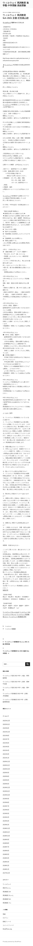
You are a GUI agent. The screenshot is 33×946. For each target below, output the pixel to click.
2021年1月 (6, 758)
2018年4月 (6, 858)
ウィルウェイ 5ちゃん (9, 614)
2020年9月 (6, 772)
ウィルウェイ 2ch (24, 612)
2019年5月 (6, 813)
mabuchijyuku (16, 12)
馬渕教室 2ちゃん (8, 895)
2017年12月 (6, 873)
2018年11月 (6, 832)
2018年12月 (6, 828)
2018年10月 (6, 836)
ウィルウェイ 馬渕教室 (10, 628)
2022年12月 (6, 720)
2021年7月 (6, 739)
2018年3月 (6, 862)
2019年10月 (6, 795)
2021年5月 (6, 746)
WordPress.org (7, 929)
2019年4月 (6, 817)
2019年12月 (6, 787)
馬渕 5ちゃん (7, 888)
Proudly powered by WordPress (12, 941)
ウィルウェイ (7, 22)
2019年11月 (6, 791)
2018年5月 (6, 854)
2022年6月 (6, 728)
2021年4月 (6, 750)
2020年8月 (6, 776)
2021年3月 (6, 754)
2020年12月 (6, 761)
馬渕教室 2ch (7, 891)
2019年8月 (6, 802)
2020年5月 (6, 784)
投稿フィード (7, 921)
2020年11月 (6, 765)
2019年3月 (6, 821)
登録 (4, 914)
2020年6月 (6, 780)
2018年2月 (6, 865)
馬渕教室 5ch (7, 899)
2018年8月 (6, 843)
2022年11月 (6, 724)
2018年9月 (6, 839)
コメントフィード (8, 925)
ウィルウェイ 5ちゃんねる (11, 612)
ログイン (5, 918)
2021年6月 (6, 743)
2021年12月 (6, 732)
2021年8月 (6, 735)
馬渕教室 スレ (7, 903)
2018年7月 (6, 847)
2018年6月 (6, 850)
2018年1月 (6, 869)
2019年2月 (6, 824)
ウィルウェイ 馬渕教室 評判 (17, 616)
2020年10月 (6, 769)
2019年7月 (6, 806)
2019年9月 (6, 798)
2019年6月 (6, 809)
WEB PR (5, 590)
